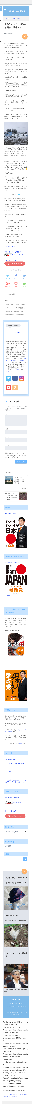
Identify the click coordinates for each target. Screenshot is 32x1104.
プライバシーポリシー (12, 1006)
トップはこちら (9, 246)
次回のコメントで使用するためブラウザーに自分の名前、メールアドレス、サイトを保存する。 (16, 455)
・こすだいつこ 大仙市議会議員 (14, 763)
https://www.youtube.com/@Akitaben (15, 920)
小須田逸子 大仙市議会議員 (16, 11)
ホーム (11, 1003)
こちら (19, 369)
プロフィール (19, 1003)
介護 (13, 294)
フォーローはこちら (11, 260)
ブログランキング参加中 (12, 252)
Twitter (8, 381)
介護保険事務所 (10, 314)
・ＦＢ (7, 776)
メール (7, 437)
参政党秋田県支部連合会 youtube (12, 579)
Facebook (15, 381)
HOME (17, 999)
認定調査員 (21, 308)
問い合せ (23, 1006)
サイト (7, 445)
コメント (8, 414)
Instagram (21, 381)
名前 (7, 429)
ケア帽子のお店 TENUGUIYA (16, 883)
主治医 (17, 304)
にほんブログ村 (17, 255)
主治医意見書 (9, 304)
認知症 (23, 304)
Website (15, 391)
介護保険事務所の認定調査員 (14, 311)
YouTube (8, 391)
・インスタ (8, 772)
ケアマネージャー (11, 308)
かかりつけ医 (20, 314)
